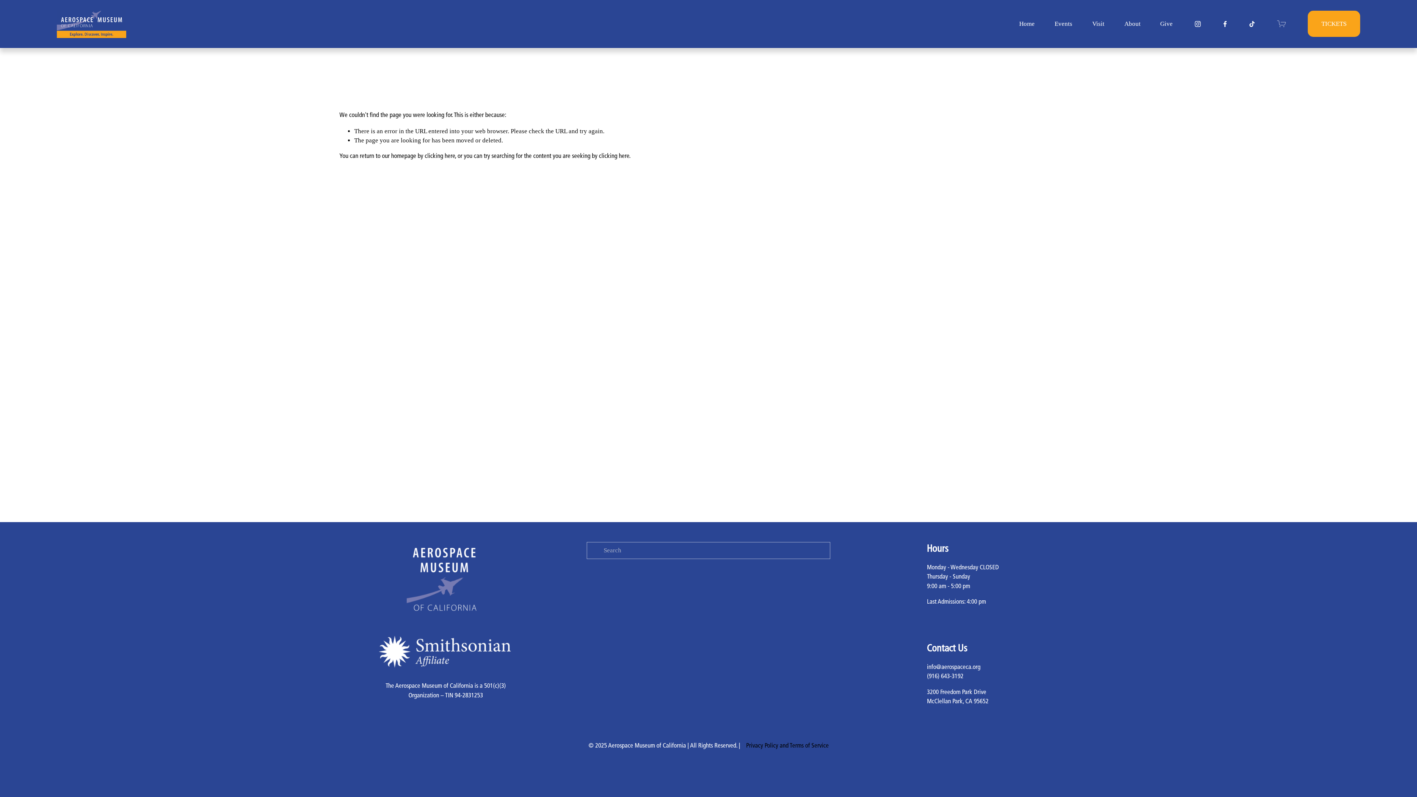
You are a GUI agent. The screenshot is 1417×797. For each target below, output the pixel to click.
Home (1027, 23)
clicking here (440, 156)
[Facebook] (1225, 24)
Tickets (1334, 23)
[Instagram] (1197, 24)
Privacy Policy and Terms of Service (787, 746)
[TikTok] (1252, 24)
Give (1166, 23)
